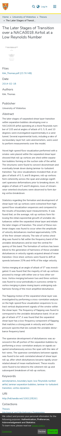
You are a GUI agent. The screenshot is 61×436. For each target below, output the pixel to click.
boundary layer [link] (24, 381)
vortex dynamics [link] (21, 388)
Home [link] (5, 17)
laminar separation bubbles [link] (22, 384)
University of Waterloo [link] (24, 17)
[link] (17, 73)
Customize (7, 431)
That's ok (52, 431)
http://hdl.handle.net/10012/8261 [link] (20, 398)
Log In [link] (44, 6)
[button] (5, 6)
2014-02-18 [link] (9, 83)
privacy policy (38, 425)
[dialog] (30, 424)
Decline (41, 431)
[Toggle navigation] (54, 6)
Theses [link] (43, 17)
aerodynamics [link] (9, 381)
